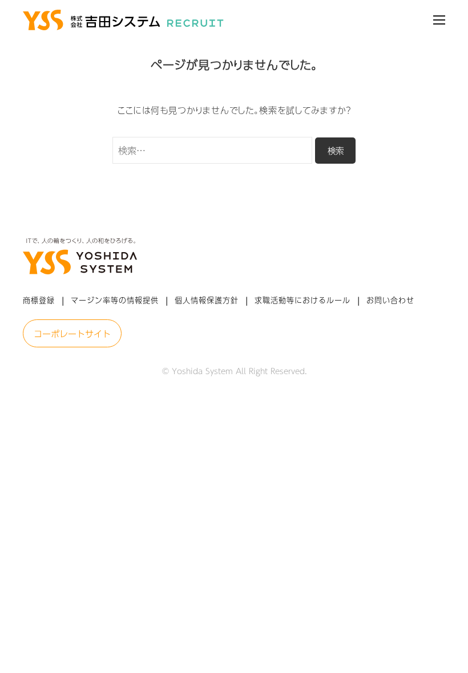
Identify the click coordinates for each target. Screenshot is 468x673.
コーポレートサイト (72, 333)
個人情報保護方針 (207, 300)
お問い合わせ (390, 300)
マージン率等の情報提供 (115, 300)
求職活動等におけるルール (302, 300)
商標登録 (39, 300)
